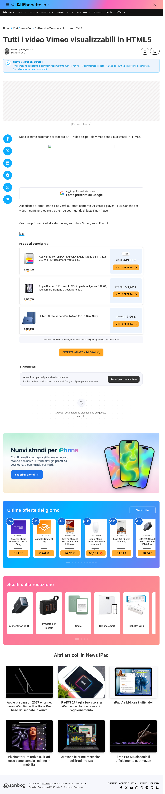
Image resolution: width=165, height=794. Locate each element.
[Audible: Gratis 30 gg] (44, 527)
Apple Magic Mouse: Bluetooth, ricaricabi (96, 541)
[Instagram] (137, 787)
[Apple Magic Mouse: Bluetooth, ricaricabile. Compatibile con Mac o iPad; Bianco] (96, 527)
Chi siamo (112, 783)
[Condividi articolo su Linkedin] (7, 163)
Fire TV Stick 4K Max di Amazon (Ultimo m (70, 541)
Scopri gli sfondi (25, 474)
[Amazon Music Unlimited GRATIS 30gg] (18, 527)
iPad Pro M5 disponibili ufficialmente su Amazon (133, 759)
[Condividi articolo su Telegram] (7, 175)
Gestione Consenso (74, 787)
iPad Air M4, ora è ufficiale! (133, 702)
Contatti (124, 783)
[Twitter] (126, 787)
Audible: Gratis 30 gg (44, 540)
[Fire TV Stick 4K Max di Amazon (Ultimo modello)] (70, 527)
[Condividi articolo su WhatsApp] (7, 187)
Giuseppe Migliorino (22, 49)
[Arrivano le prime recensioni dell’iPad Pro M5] (81, 736)
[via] (21, 233)
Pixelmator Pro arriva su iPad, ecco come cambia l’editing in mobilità (29, 761)
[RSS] (157, 787)
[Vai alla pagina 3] (75, 562)
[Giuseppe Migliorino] (6, 51)
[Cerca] (13, 4)
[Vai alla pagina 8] (90, 562)
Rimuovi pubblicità (81, 124)
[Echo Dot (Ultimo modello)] (121, 527)
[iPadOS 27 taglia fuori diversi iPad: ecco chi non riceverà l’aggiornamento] (81, 682)
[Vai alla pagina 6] (84, 562)
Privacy (143, 783)
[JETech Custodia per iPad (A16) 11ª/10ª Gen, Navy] (29, 318)
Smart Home (79, 12)
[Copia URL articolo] (7, 199)
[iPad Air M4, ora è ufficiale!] (133, 682)
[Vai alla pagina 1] (68, 562)
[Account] (154, 4)
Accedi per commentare (124, 379)
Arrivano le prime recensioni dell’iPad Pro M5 (81, 759)
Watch (61, 12)
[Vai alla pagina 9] (93, 562)
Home (6, 28)
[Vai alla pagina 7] (87, 562)
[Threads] (142, 787)
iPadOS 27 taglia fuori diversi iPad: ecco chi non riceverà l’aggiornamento (81, 706)
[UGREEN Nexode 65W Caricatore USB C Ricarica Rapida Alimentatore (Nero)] (147, 527)
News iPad (26, 28)
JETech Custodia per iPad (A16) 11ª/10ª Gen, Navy (68, 316)
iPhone (7, 12)
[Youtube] (131, 787)
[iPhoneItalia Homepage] (31, 4)
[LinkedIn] (152, 787)
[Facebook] (121, 787)
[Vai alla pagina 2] (72, 562)
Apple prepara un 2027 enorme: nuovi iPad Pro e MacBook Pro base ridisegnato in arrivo (29, 706)
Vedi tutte (142, 510)
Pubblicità (154, 783)
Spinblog (46, 783)
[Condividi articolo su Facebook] (7, 138)
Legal (134, 783)
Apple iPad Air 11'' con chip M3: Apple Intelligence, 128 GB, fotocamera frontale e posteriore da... (73, 288)
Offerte (120, 12)
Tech (109, 12)
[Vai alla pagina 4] (78, 562)
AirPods (46, 12)
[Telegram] (147, 787)
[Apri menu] (48, 4)
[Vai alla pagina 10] (96, 562)
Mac (32, 12)
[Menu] (7, 4)
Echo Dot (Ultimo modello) (121, 540)
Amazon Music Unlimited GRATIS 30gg (18, 541)
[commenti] (145, 51)
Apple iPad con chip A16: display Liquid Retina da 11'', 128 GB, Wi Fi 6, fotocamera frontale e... (72, 258)
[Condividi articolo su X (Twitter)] (7, 151)
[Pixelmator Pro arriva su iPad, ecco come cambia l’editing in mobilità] (29, 736)
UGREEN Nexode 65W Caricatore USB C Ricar (147, 541)
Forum (98, 12)
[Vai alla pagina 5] (81, 562)
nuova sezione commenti (34, 69)
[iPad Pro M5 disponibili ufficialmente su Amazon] (133, 736)
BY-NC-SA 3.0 (55, 787)
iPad (21, 12)
